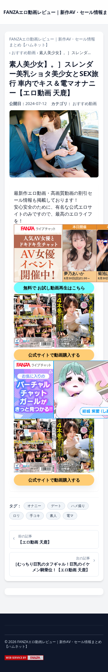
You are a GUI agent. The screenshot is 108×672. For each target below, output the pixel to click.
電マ (70, 515)
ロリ (16, 515)
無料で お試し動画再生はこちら (54, 288)
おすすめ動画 (24, 52)
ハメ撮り (78, 505)
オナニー (34, 505)
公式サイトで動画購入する (54, 355)
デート (56, 505)
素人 (53, 515)
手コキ (35, 515)
